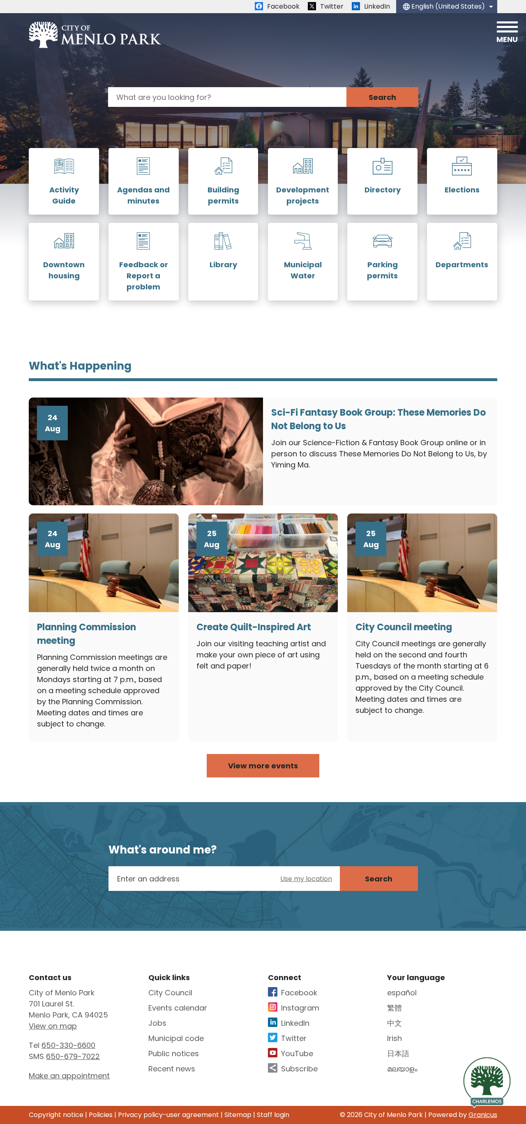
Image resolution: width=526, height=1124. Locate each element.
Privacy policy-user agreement (168, 1114)
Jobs (157, 1023)
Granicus (482, 1114)
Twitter (294, 1038)
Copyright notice (56, 1114)
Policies (101, 1114)
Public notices (173, 1053)
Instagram (300, 1008)
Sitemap (237, 1114)
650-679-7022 (73, 1056)
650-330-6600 (68, 1045)
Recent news (171, 1069)
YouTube (297, 1053)
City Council (170, 993)
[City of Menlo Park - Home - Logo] (95, 34)
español (402, 993)
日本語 (398, 1053)
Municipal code (176, 1038)
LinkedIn (295, 1023)
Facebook (299, 993)
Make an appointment (69, 1076)
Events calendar (177, 1008)
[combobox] (446, 6)
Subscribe (299, 1069)
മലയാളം (402, 1069)
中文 (394, 1023)
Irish (394, 1038)
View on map (53, 1026)
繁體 (394, 1008)
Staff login (273, 1114)
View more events (263, 766)
